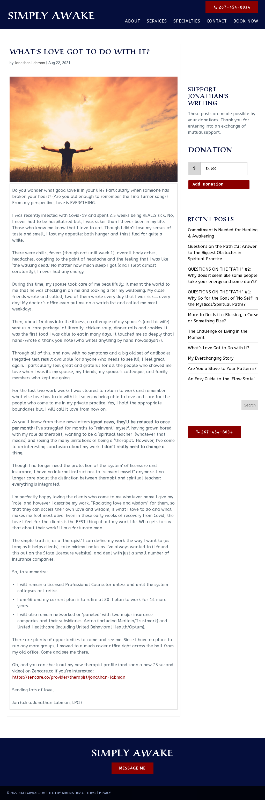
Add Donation (208, 184)
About (132, 21)
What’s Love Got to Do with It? (218, 347)
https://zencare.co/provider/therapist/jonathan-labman (68, 677)
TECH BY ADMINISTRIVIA (66, 793)
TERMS (91, 793)
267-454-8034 (234, 7)
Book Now (245, 21)
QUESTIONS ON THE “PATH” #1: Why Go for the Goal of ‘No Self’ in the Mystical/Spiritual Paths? (223, 298)
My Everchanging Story (210, 358)
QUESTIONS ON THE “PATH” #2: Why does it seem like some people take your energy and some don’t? (222, 275)
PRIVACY (105, 793)
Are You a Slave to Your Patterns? (222, 368)
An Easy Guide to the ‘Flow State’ (221, 378)
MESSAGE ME (132, 768)
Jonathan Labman (29, 63)
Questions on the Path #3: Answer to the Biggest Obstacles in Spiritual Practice (222, 252)
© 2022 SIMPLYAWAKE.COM (26, 793)
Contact (217, 21)
